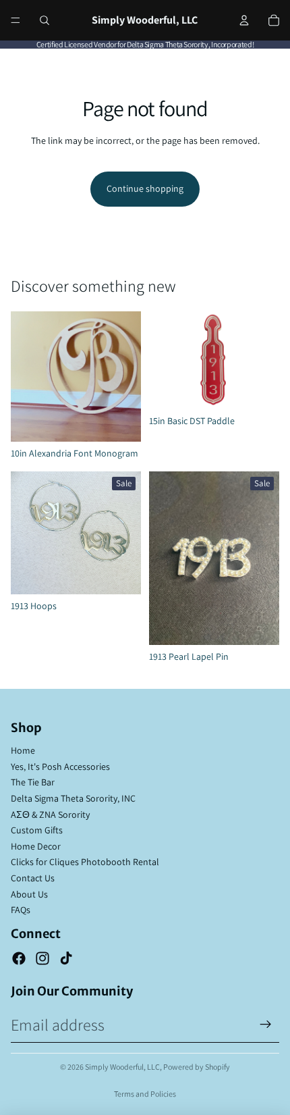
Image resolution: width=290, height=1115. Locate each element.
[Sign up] (265, 1024)
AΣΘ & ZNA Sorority (50, 814)
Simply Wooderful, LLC (122, 1067)
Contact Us (33, 878)
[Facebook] (19, 958)
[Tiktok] (66, 958)
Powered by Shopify (196, 1067)
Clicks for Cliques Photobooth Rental (85, 862)
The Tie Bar (33, 782)
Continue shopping (145, 188)
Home (23, 750)
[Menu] (15, 20)
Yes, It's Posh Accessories (60, 766)
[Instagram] (42, 958)
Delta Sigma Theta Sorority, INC (73, 798)
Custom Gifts (37, 830)
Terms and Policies (145, 1094)
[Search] (44, 20)
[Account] (244, 20)
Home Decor (36, 846)
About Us (29, 894)
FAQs (20, 910)
